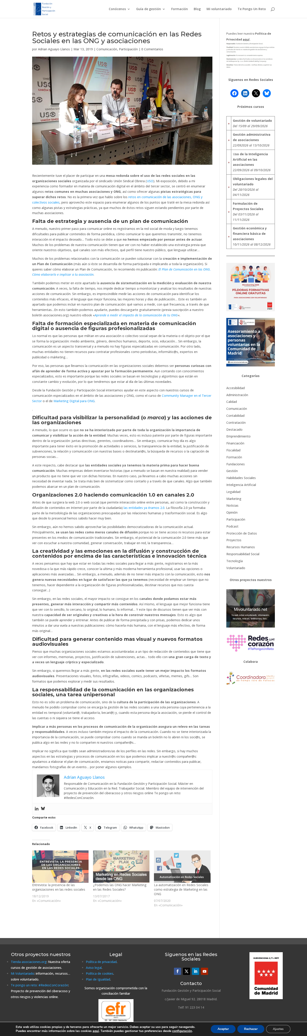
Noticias (232, 505)
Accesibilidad (235, 388)
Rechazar (251, 1029)
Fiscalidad (233, 450)
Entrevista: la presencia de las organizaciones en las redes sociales (58, 887)
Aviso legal (94, 967)
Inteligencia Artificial (241, 485)
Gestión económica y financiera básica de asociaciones (250, 233)
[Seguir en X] (186, 971)
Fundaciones (235, 464)
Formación (179, 9)
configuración (182, 1031)
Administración (237, 395)
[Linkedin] (37, 809)
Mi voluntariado (219, 9)
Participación (128, 49)
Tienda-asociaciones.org (29, 962)
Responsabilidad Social (242, 554)
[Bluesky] (43, 809)
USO (150, 181)
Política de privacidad (101, 962)
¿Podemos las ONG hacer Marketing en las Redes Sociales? (119, 887)
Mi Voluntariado (22, 973)
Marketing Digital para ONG (74, 401)
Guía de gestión (148, 9)
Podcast (232, 526)
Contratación (236, 422)
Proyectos (233, 540)
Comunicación (106, 49)
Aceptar (223, 1029)
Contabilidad (235, 415)
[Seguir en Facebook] (177, 971)
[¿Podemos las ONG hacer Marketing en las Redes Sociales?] (121, 866)
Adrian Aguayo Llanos (54, 49)
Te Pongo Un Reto (252, 9)
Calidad (231, 401)
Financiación (235, 443)
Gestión (232, 471)
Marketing (233, 499)
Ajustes (278, 1029)
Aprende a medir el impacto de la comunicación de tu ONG (136, 315)
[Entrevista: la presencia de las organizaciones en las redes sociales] (60, 866)
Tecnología (234, 561)
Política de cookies (99, 973)
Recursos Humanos (240, 547)
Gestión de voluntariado (252, 120)
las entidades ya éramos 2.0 (144, 508)
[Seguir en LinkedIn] (195, 971)
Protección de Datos (241, 533)
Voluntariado (235, 568)
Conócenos (117, 9)
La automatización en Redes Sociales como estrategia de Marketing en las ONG (181, 889)
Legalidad (233, 492)
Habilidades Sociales (241, 478)
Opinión (232, 512)
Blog (197, 9)
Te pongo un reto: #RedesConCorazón (39, 985)
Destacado (234, 429)
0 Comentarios (152, 49)
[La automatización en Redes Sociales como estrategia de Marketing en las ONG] (182, 866)
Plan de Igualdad (98, 979)
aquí (96, 1031)
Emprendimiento (238, 436)
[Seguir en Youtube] (204, 971)
